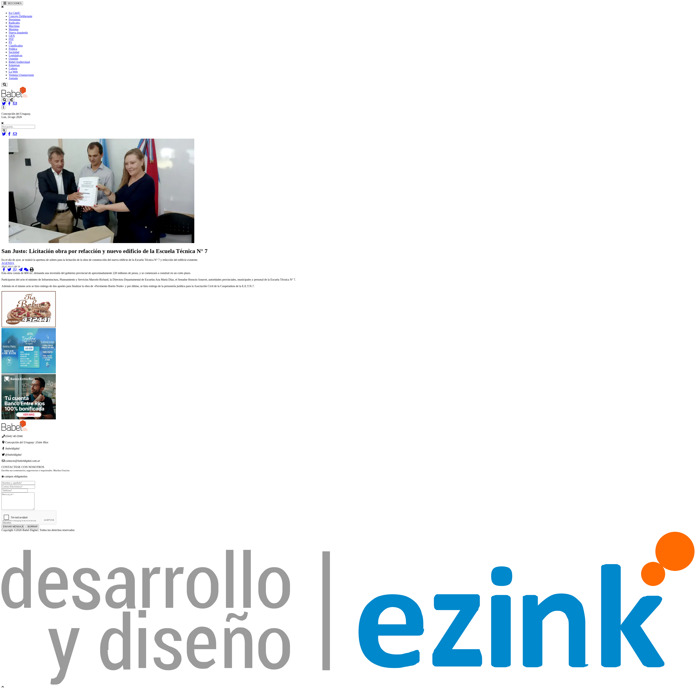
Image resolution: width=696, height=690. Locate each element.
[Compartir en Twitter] (10, 269)
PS (10, 42)
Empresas (14, 65)
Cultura (13, 68)
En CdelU (14, 12)
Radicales (14, 22)
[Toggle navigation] (4, 85)
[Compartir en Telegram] (21, 269)
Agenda (13, 78)
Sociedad (14, 52)
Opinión (13, 58)
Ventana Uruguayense (21, 74)
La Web (13, 71)
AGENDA (7, 263)
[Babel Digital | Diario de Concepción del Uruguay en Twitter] (4, 103)
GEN (12, 35)
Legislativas (15, 55)
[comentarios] (26, 269)
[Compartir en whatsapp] (15, 269)
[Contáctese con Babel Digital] (15, 103)
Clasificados (16, 45)
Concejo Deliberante (20, 16)
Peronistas (14, 19)
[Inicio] (14, 96)
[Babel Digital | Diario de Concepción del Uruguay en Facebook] (10, 103)
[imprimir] (31, 269)
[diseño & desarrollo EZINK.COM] (348, 683)
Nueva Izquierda (18, 32)
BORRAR (33, 526)
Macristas (14, 26)
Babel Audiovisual (19, 61)
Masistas (13, 29)
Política (13, 48)
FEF (11, 39)
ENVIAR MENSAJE (13, 526)
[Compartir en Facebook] (4, 269)
